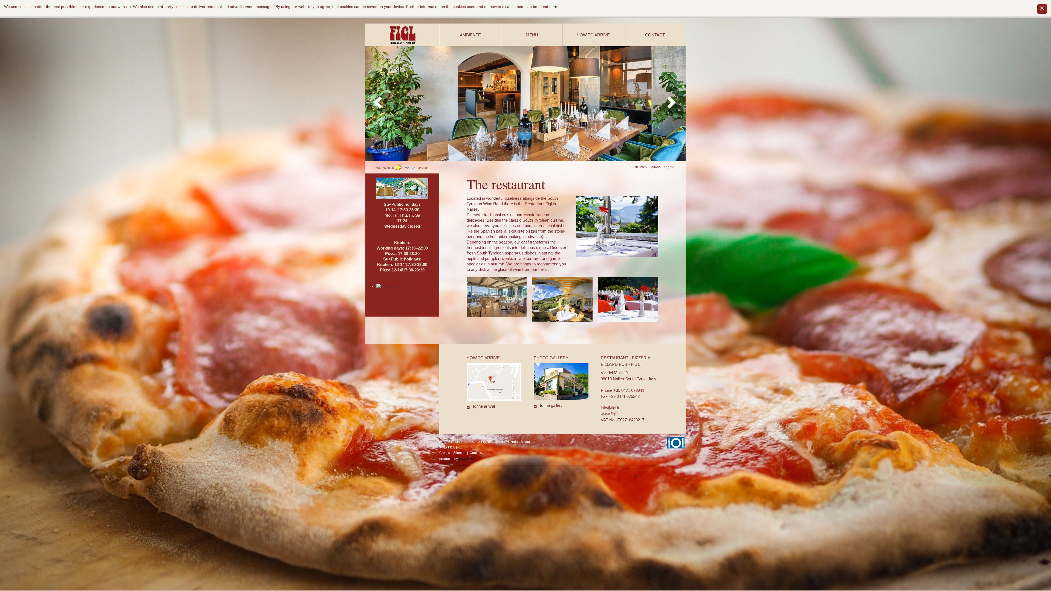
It (655, 167)
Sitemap (459, 453)
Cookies (476, 453)
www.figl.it (610, 414)
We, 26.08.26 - (402, 168)
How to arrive (593, 35)
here (553, 6)
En (669, 167)
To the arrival (483, 406)
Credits (444, 453)
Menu (532, 35)
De (641, 167)
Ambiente (470, 35)
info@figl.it (610, 407)
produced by (449, 459)
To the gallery (551, 405)
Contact (655, 35)
